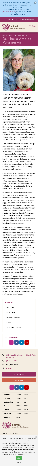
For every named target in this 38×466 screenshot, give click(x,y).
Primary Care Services (10, 433)
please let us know (9, 12)
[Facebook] (16, 342)
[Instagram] (11, 342)
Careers (9, 322)
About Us (12, 35)
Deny (19, 462)
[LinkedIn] (21, 342)
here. (24, 454)
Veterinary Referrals (14, 327)
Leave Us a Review (13, 317)
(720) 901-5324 (12, 361)
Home (5, 35)
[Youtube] (26, 342)
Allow (19, 458)
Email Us (9, 368)
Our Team (21, 35)
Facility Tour (11, 312)
